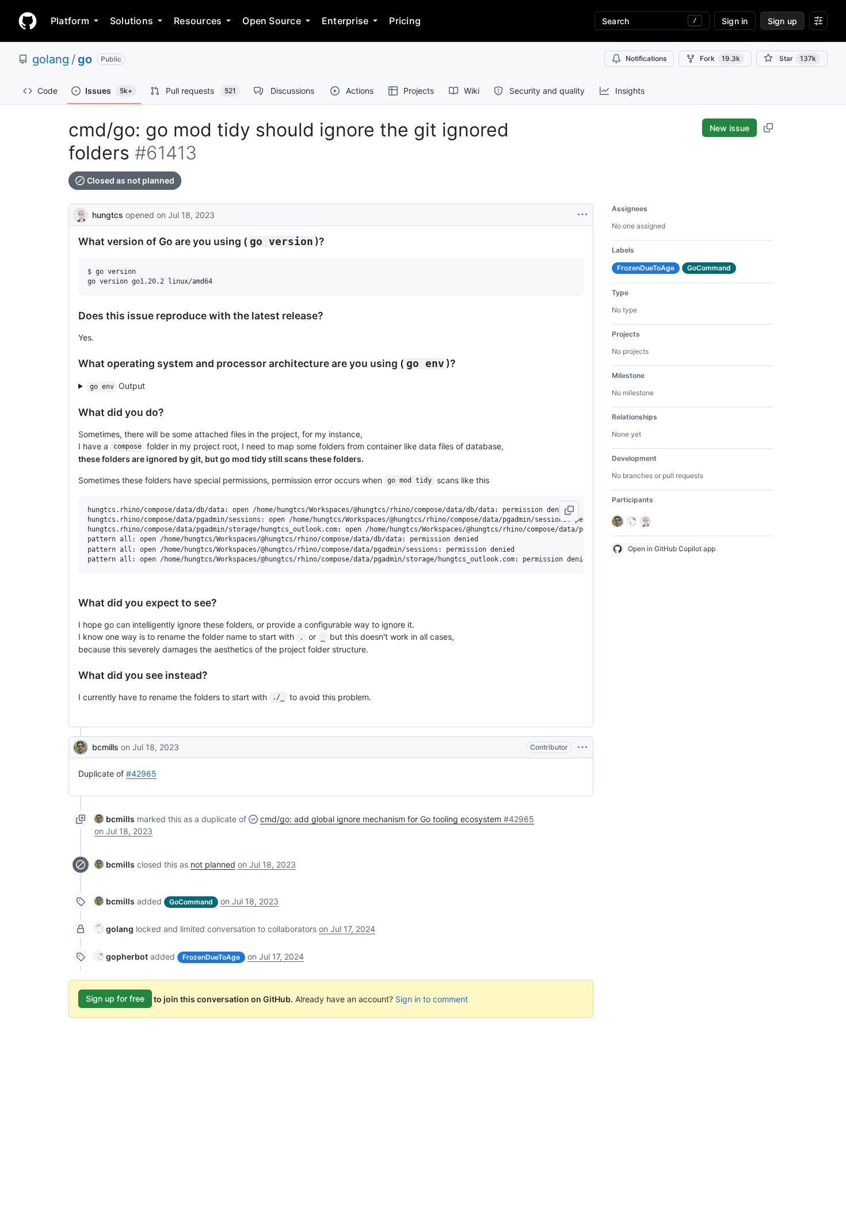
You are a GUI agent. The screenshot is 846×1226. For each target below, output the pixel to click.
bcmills (105, 747)
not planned (212, 864)
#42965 (141, 773)
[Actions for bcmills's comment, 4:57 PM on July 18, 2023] (582, 747)
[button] (569, 511)
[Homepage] (27, 21)
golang (50, 59)
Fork (720, 58)
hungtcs (107, 215)
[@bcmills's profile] (80, 747)
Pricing (405, 20)
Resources (198, 20)
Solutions (131, 20)
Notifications (646, 58)
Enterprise (345, 20)
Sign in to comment (431, 998)
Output (118, 386)
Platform (70, 20)
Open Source (271, 20)
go (85, 59)
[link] (114, 819)
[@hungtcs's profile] (80, 214)
